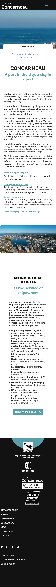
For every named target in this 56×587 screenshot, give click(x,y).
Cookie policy (8, 564)
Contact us (7, 531)
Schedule (5, 535)
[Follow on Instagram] (7, 547)
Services (5, 514)
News (3, 527)
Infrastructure (9, 510)
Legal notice (7, 555)
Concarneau (7, 523)
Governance (7, 518)
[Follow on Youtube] (18, 547)
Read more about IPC (28, 411)
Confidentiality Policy (13, 559)
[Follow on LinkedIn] (2, 547)
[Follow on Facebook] (12, 547)
